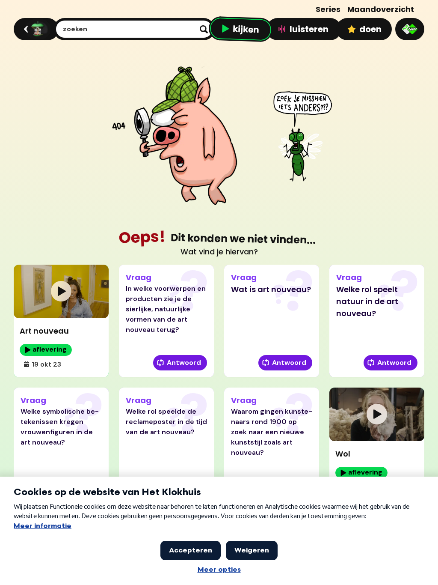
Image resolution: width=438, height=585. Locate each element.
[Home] (35, 29)
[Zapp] (409, 29)
